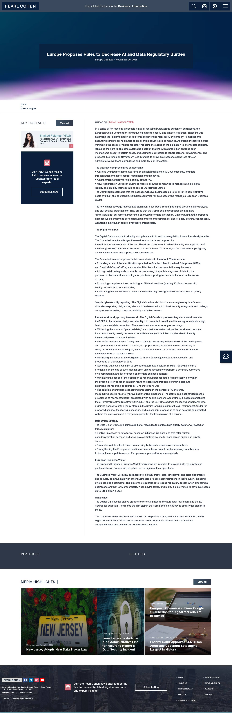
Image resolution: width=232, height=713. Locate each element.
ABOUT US (182, 683)
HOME (180, 677)
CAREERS (209, 689)
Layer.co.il (28, 699)
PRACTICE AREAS (212, 677)
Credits (5, 699)
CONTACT (209, 695)
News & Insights (28, 109)
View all (64, 122)
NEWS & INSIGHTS (212, 683)
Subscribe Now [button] (151, 687)
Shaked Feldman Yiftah (121, 122)
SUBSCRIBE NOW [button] (49, 192)
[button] (226, 357)
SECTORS (182, 695)
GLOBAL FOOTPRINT (187, 700)
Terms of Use (8, 692)
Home (24, 104)
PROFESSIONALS (185, 689)
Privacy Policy (25, 692)
